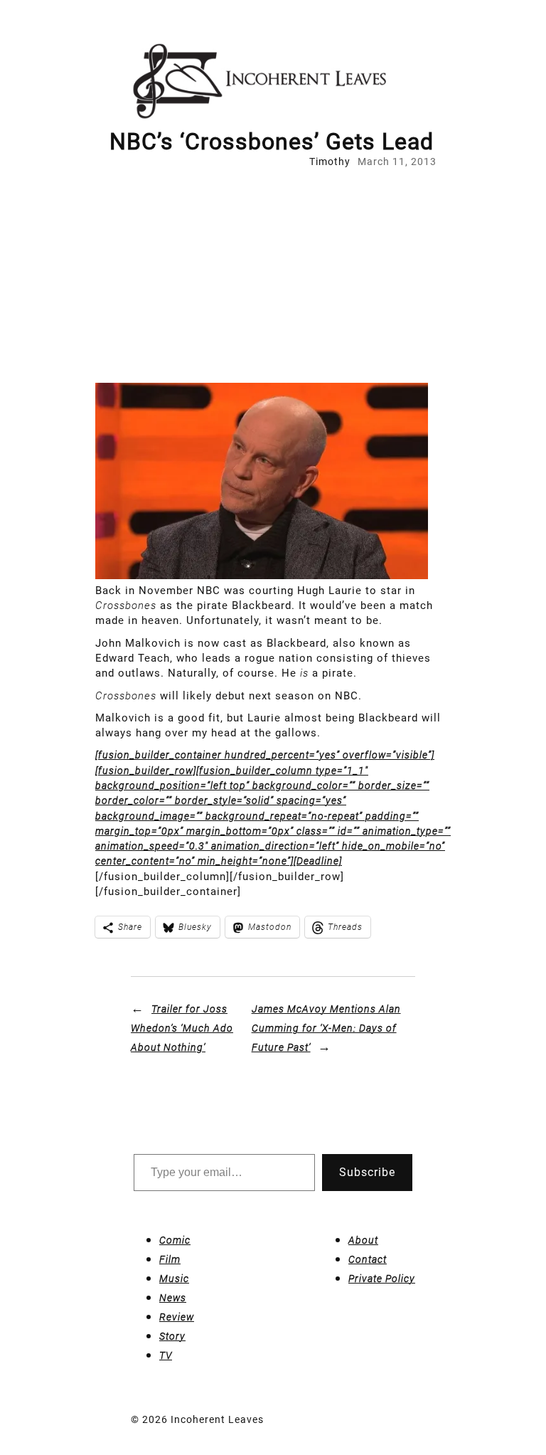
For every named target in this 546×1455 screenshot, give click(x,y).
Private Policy (381, 1278)
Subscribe (367, 1172)
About (363, 1240)
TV (165, 1355)
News (172, 1297)
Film (170, 1259)
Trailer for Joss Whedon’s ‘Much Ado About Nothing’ (182, 1028)
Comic (175, 1240)
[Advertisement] (273, 276)
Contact (367, 1259)
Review (176, 1317)
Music (174, 1278)
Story (172, 1336)
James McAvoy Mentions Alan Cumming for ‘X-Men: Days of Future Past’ (326, 1028)
